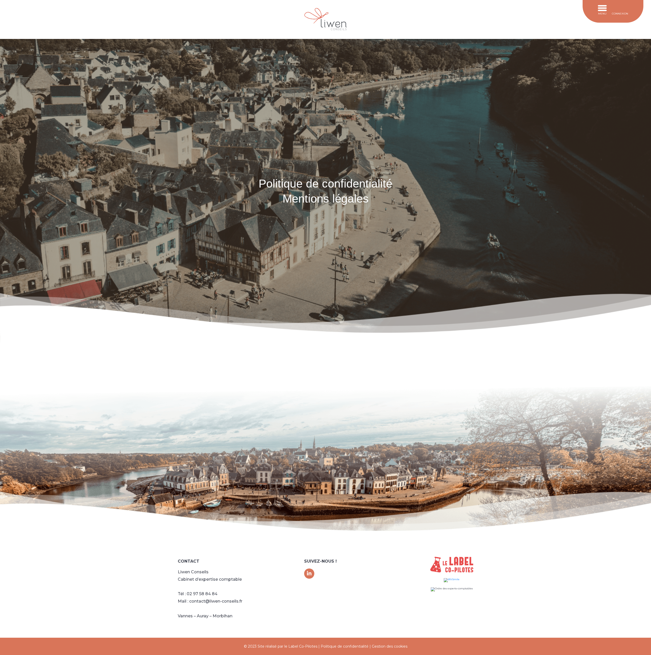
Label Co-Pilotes (302, 646)
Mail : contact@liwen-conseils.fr (210, 601)
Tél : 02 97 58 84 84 (197, 593)
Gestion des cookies (389, 646)
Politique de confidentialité (344, 646)
